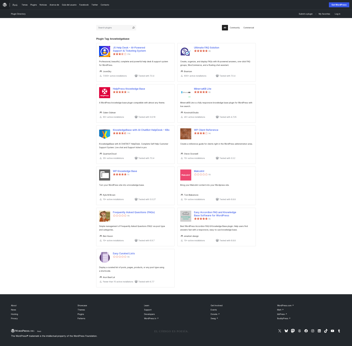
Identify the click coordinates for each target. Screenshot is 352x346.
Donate (215, 314)
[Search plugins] (133, 27)
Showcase (82, 305)
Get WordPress (339, 5)
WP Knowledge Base (125, 171)
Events (214, 310)
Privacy (14, 318)
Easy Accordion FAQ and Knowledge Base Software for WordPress (215, 214)
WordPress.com (285, 305)
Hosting (14, 314)
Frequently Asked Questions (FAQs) (134, 212)
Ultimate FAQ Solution (206, 47)
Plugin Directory (18, 14)
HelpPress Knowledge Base (129, 88)
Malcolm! (199, 171)
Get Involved (216, 305)
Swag (214, 318)
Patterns (81, 318)
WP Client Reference (206, 129)
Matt (280, 310)
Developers (149, 314)
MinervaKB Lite (202, 88)
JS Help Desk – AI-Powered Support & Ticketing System (129, 49)
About (13, 305)
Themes (81, 310)
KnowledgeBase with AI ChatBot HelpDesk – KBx (141, 129)
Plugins (81, 314)
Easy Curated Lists (124, 253)
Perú (39, 331)
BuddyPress (284, 318)
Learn (146, 305)
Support (148, 310)
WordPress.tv (151, 318)
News (13, 310)
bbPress (282, 314)
